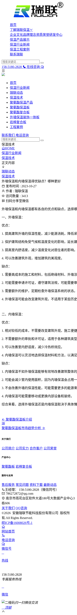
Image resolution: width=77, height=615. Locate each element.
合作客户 (36, 448)
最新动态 (50, 484)
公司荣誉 (50, 448)
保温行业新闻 (20, 44)
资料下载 (36, 484)
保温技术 (16, 97)
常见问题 (22, 484)
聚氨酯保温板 (20, 107)
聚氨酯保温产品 (21, 102)
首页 (13, 25)
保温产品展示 (20, 39)
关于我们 (8, 508)
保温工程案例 (20, 49)
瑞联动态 (16, 92)
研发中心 (55, 34)
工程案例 (16, 127)
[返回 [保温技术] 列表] (3, 423)
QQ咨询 (21, 508)
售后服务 (8, 484)
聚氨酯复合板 (20, 112)
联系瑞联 (16, 54)
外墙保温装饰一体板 (24, 117)
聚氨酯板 (8, 466)
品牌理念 (29, 34)
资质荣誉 (42, 34)
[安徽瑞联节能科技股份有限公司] (38, 10)
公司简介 (8, 448)
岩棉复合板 (18, 122)
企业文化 (16, 34)
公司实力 (22, 448)
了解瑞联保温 (20, 30)
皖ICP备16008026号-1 (17, 523)
